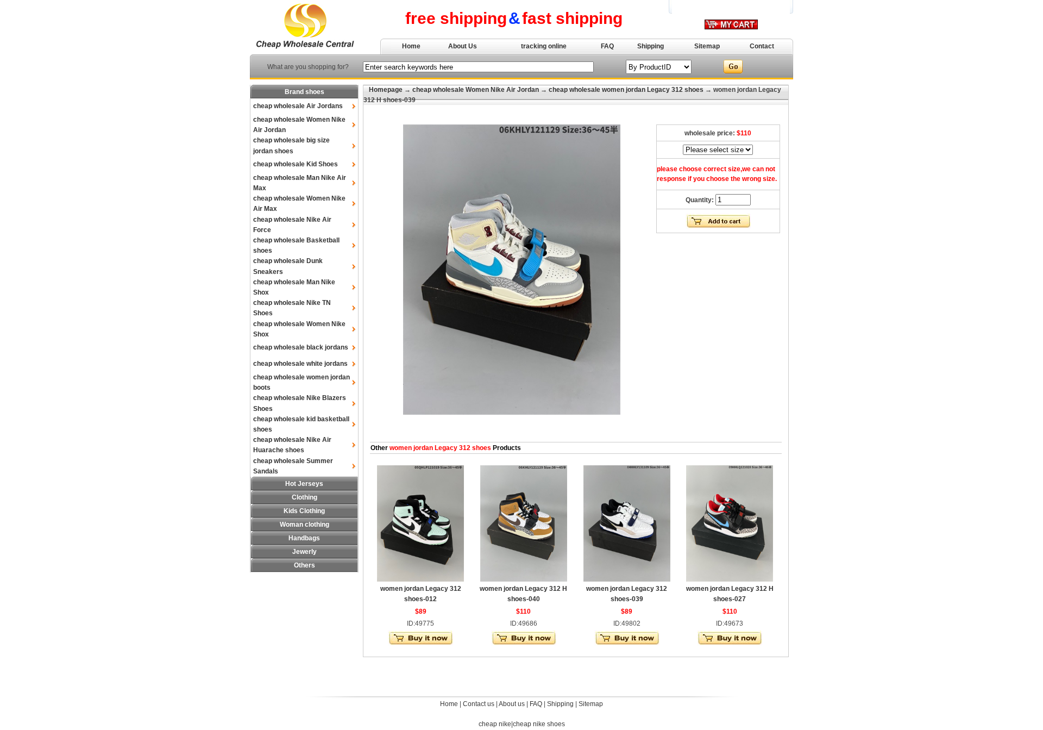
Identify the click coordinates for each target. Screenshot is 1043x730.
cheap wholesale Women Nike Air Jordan (475, 89)
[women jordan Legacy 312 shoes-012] (420, 579)
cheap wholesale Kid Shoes (295, 164)
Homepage (386, 89)
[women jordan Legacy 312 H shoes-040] (523, 579)
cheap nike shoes (539, 724)
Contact (762, 46)
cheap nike (495, 724)
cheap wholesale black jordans (300, 347)
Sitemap (707, 46)
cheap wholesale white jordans (300, 363)
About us (512, 704)
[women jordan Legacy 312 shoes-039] (626, 579)
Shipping (650, 46)
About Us (462, 46)
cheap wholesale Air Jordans (298, 106)
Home (411, 46)
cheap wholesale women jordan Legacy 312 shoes (626, 89)
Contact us (478, 704)
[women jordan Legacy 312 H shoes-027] (729, 579)
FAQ (607, 46)
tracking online (544, 46)
